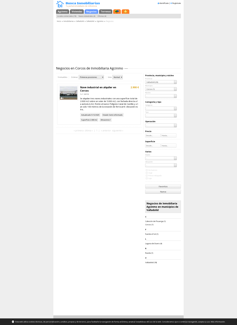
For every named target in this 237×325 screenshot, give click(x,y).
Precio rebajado (155, 175)
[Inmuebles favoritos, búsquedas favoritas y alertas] (125, 11)
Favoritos (163, 186)
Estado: (147, 155)
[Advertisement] (118, 43)
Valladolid (80, 21)
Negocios (91, 11)
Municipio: (149, 86)
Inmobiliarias (69, 21)
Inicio (59, 21)
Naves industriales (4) (87, 16)
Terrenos (106, 11)
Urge (150, 173)
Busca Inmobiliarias (83, 3)
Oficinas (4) (102, 16)
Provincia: (149, 79)
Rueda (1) (149, 253)
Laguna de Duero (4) (153, 243)
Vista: (110, 77)
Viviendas (77, 11)
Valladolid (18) (151, 262)
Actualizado (86, 115)
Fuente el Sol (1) (151, 234)
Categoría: (149, 105)
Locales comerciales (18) (66, 16)
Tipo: (147, 112)
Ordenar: (74, 77)
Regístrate (176, 3)
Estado (105, 115)
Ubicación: (149, 162)
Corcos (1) (149, 224)
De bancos (152, 170)
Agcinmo (62, 11)
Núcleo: (148, 93)
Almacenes (105, 120)
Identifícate (164, 3)
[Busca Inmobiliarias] (60, 6)
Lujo (150, 178)
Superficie (85, 120)
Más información (218, 321)
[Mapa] (117, 11)
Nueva (163, 191)
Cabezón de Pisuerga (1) (155, 221)
